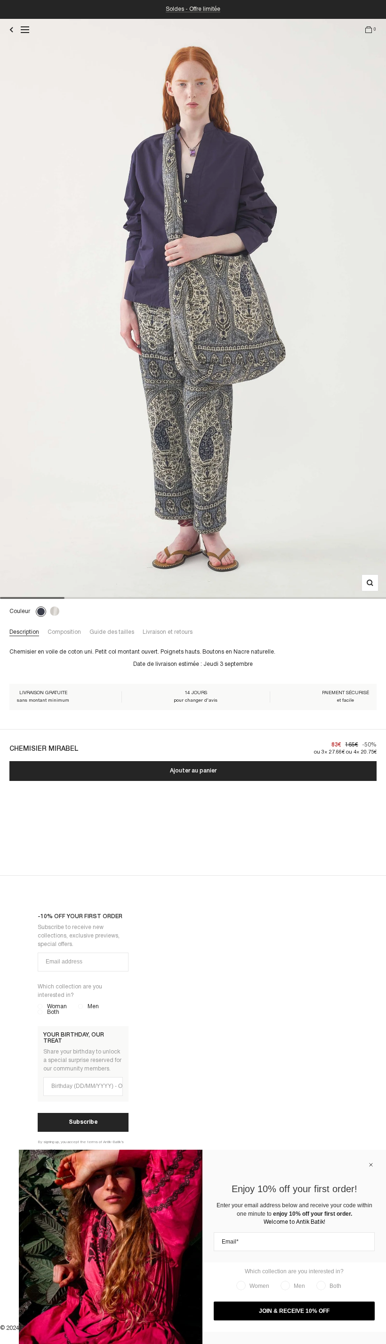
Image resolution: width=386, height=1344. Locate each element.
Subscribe (83, 1122)
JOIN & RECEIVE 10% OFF (294, 1311)
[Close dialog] (371, 1165)
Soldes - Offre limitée (193, 9)
